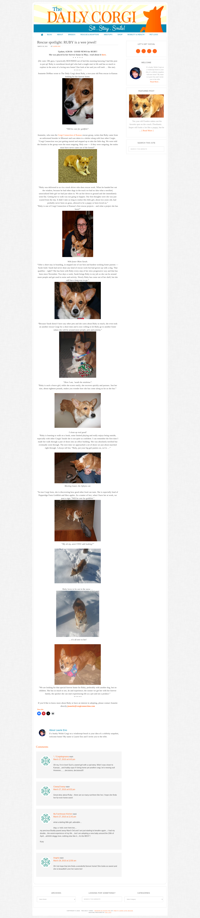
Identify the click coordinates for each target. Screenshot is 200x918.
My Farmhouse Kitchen (62, 814)
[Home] (42, 34)
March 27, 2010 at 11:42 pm (64, 817)
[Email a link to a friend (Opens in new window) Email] (53, 713)
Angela (56, 858)
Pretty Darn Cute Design (123, 910)
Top (194, 912)
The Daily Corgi (100, 18)
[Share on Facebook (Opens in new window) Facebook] (39, 713)
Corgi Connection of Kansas (70, 135)
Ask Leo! (108, 912)
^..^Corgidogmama (61, 757)
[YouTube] (155, 51)
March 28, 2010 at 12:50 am (64, 861)
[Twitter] (149, 51)
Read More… (155, 82)
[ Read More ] (147, 130)
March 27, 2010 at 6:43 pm (64, 759)
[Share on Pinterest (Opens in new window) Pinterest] (43, 713)
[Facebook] (138, 51)
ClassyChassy (59, 787)
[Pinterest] (144, 51)
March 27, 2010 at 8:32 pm (64, 789)
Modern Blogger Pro (103, 910)
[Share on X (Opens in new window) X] (48, 713)
